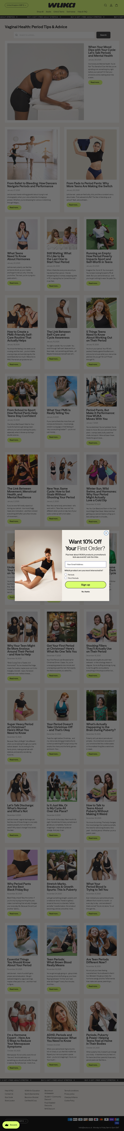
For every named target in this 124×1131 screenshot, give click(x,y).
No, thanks (86, 592)
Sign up (85, 584)
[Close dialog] (106, 533)
